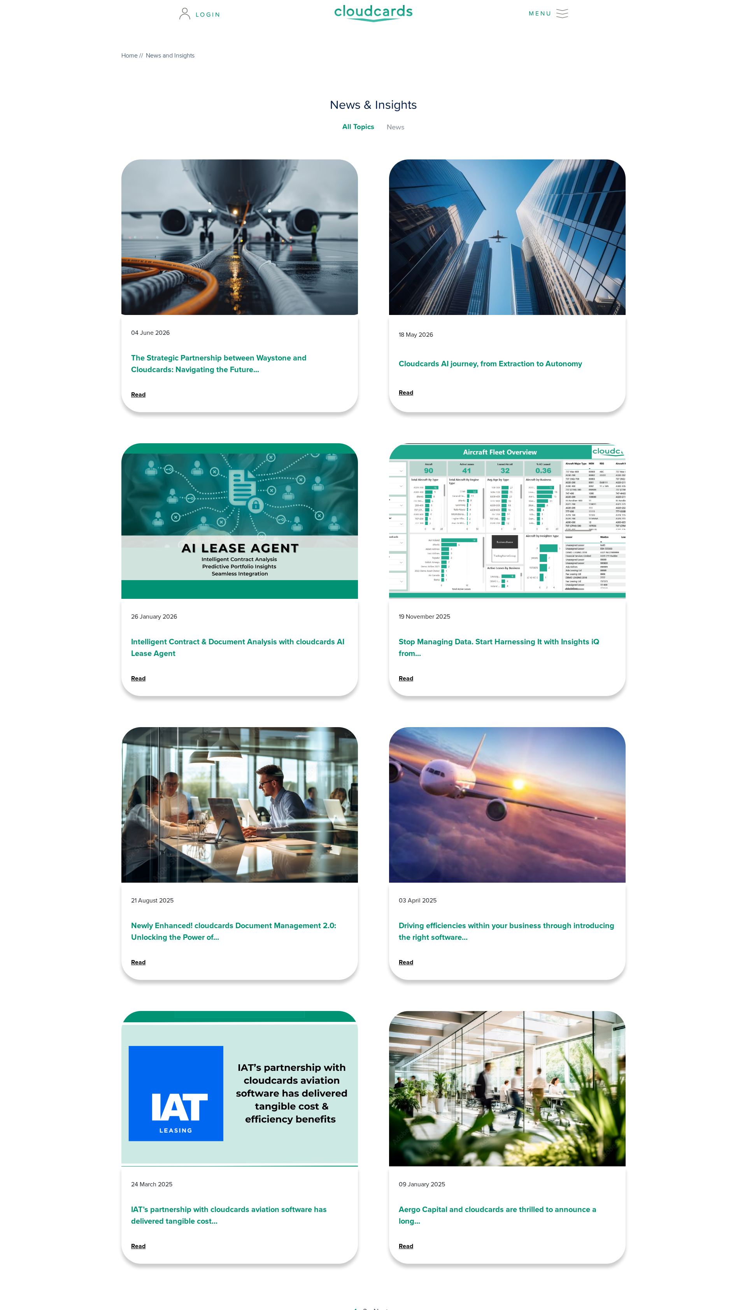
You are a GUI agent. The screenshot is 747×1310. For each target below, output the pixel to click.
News (396, 127)
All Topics (358, 126)
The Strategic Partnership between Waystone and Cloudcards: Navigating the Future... (219, 363)
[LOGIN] (185, 13)
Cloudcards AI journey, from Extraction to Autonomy (490, 363)
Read (138, 394)
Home (129, 55)
